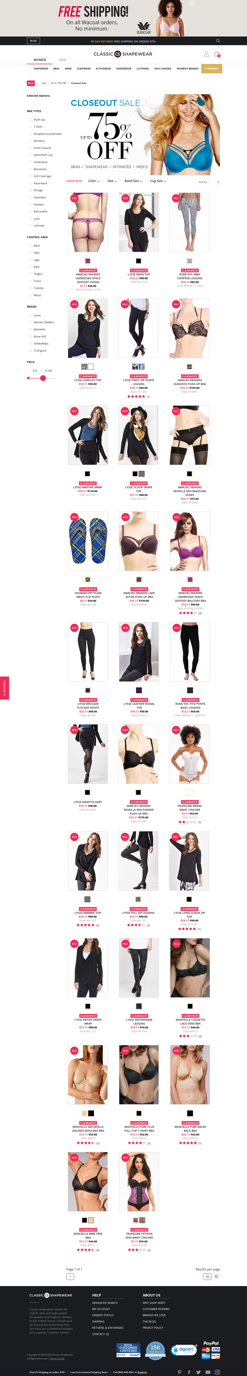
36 (207, 1276)
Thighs (38, 274)
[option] (87, 261)
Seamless (40, 197)
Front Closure (42, 148)
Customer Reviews (156, 1309)
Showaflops (41, 343)
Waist (37, 295)
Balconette (40, 211)
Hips (37, 253)
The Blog (149, 1321)
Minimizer (40, 169)
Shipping (98, 1321)
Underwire (40, 162)
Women (40, 60)
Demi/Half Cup (43, 155)
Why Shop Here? (154, 1303)
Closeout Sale (78, 83)
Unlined (39, 225)
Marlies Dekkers (44, 322)
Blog (33, 40)
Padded (39, 204)
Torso (37, 281)
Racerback (40, 183)
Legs (37, 260)
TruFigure (40, 350)
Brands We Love (154, 1315)
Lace (37, 218)
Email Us (142, 1372)
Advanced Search (105, 1303)
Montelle (39, 329)
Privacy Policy (153, 1327)
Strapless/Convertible (48, 134)
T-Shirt (38, 127)
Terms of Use (57, 1358)
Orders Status (102, 1315)
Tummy (38, 288)
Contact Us (100, 1334)
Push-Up (39, 119)
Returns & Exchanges (108, 1327)
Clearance (212, 68)
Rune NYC (40, 336)
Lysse (37, 315)
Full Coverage (42, 176)
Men (62, 60)
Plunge (38, 190)
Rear (37, 267)
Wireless (39, 141)
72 (216, 1276)
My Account (101, 1309)
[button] (183, 1350)
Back (31, 83)
